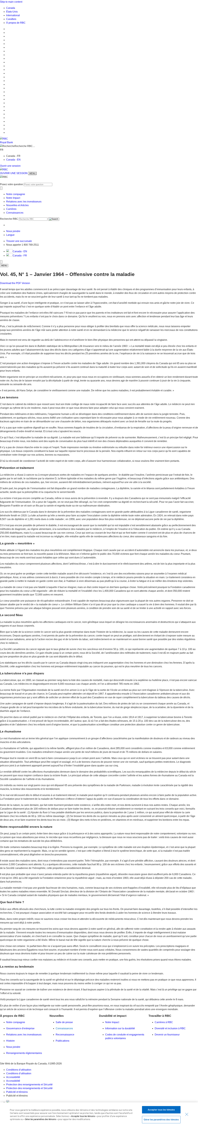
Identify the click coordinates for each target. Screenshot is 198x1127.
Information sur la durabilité (120, 1028)
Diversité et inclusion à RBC (170, 1028)
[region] (99, 1114)
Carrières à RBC (164, 1022)
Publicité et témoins (17, 1092)
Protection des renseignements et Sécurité (29, 1084)
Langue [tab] (10, 235)
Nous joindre (13, 1047)
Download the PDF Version (15, 283)
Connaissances (14, 212)
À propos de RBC (16, 22)
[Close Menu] (1, 261)
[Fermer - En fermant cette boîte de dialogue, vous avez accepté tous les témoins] (186, 1114)
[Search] (53, 219)
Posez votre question (11, 184)
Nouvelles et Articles (17, 205)
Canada (10, 8)
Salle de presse (64, 1022)
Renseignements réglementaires (24, 1053)
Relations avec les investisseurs (23, 201)
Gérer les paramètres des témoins (161, 1119)
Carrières (11, 209)
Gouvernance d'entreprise (20, 1028)
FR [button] (2, 149)
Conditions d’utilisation (18, 1069)
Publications (62, 1040)
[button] (99, 146)
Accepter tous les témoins (161, 1109)
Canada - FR (20, 255)
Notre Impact (13, 198)
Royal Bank (6, 142)
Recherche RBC (9, 219)
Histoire (10, 1040)
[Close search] (1, 188)
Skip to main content (11, 1)
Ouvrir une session (10, 166)
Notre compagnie (15, 194)
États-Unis (12, 11)
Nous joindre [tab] (13, 231)
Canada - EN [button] (20, 251)
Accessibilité (13, 1077)
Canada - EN (13, 159)
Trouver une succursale (19, 241)
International (13, 15)
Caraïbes (11, 19)
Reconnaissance (65, 1034)
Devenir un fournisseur (167, 1034)
